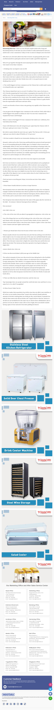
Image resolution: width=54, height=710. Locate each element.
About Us (11, 1)
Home (5, 1)
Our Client (25, 1)
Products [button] (18, 1)
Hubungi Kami (38, 1)
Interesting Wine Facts (12, 17)
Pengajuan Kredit (8, 5)
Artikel (31, 1)
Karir (16, 5)
